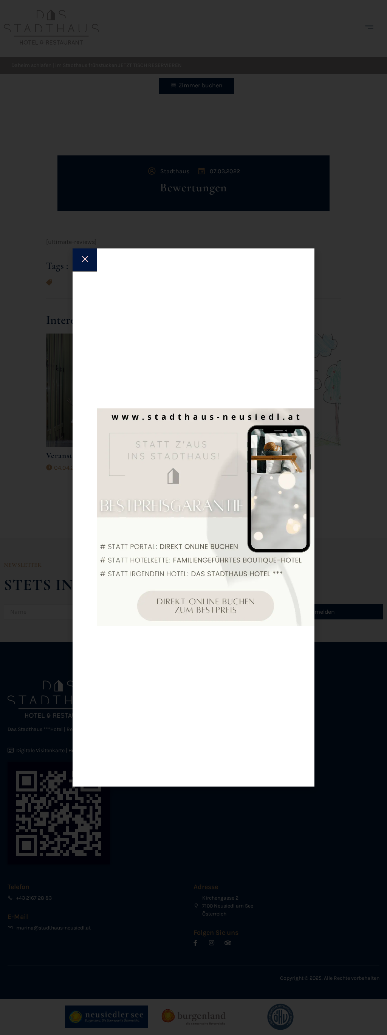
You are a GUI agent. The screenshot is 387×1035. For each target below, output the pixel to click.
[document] (193, 517)
